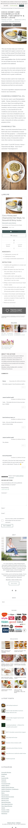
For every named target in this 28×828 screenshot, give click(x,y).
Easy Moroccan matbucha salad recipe (16, 753)
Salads (3, 807)
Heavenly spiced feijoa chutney (14, 748)
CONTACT (18, 822)
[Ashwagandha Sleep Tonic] (20, 672)
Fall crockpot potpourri (12, 705)
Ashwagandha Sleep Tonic (20, 678)
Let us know (13, 311)
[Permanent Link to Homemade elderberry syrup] (20, 332)
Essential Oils (4, 778)
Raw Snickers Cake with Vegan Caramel (7, 678)
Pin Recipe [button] (14, 235)
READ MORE (14, 583)
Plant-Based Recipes (6, 806)
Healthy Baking (5, 785)
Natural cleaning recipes (7, 796)
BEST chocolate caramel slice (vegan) (6, 651)
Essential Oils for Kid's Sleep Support (20, 664)
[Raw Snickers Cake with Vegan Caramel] (7, 672)
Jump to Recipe (7, 24)
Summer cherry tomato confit (13, 742)
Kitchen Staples (5, 791)
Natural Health (5, 798)
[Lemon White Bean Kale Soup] (7, 684)
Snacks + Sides (5, 809)
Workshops (4, 813)
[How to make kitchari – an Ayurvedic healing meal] (20, 684)
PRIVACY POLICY (11, 822)
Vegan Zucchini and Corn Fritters (20, 651)
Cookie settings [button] (14, 5)
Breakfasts (4, 774)
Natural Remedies (6, 802)
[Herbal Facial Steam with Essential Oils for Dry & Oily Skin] (7, 658)
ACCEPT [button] (21, 5)
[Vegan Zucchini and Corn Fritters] (20, 645)
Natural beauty (5, 794)
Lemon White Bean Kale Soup (6, 690)
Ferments (3, 781)
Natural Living (5, 800)
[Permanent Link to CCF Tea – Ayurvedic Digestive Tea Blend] (7, 332)
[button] (2, 227)
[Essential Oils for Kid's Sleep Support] (20, 658)
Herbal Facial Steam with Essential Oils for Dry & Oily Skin (7, 664)
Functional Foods (5, 783)
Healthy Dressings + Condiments (9, 789)
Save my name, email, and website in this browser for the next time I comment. (14, 520)
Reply (23, 387)
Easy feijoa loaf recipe (11, 737)
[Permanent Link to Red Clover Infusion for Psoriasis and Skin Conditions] (7, 344)
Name (3, 508)
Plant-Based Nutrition (7, 804)
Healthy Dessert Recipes (7, 787)
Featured (3, 779)
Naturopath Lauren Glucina (9, 223)
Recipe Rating (5, 487)
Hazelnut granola (10, 758)
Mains (3, 793)
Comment (4, 493)
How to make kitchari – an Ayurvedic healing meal (19, 691)
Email (3, 513)
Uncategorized (5, 811)
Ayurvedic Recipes (6, 772)
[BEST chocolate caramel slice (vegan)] (7, 645)
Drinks (3, 776)
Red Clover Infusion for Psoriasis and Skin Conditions (7, 347)
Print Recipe (17, 24)
